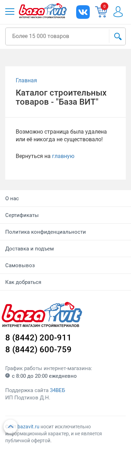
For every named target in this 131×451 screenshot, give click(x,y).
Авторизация (121, 11)
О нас (12, 198)
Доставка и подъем (29, 249)
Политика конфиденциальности (45, 232)
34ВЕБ (57, 390)
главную (63, 156)
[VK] (83, 12)
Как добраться (23, 282)
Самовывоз (20, 265)
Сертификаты (22, 215)
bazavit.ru (28, 426)
